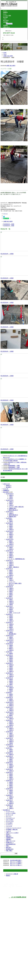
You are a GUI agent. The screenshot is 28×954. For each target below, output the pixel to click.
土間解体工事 (12, 508)
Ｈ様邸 (7, 65)
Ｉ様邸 (11, 624)
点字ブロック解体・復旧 (15, 583)
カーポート (9, 815)
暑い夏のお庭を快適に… (16, 860)
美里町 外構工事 (14, 567)
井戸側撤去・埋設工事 (12, 829)
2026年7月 (9, 800)
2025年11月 (9, 707)
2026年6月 (9, 795)
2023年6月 (9, 598)
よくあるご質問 (7, 15)
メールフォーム (5, 42)
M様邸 (11, 541)
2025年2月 (9, 720)
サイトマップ (9, 24)
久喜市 (11, 498)
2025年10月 (9, 702)
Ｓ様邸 (11, 503)
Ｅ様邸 (11, 616)
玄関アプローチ (10, 841)
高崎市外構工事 (13, 510)
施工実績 (5, 17)
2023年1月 (9, 551)
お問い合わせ (6, 27)
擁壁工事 (8, 836)
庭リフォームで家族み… (16, 862)
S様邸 (10, 596)
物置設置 (8, 839)
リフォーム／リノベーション (13, 828)
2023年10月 (9, 531)
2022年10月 (9, 493)
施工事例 (8, 487)
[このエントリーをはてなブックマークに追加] (4, 217)
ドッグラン (9, 824)
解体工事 (8, 847)
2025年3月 (9, 727)
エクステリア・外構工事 (12, 874)
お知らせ (6, 484)
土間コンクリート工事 (12, 833)
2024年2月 (9, 652)
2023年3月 (9, 568)
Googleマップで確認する (7, 936)
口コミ (5, 14)
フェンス (9, 826)
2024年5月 (9, 673)
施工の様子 (6, 20)
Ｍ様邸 (11, 534)
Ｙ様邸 (11, 505)
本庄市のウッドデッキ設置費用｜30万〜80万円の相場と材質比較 (14, 459)
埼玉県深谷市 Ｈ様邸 (7, 253)
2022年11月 (9, 500)
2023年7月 (9, 606)
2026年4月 (9, 780)
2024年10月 (9, 630)
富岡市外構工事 (13, 515)
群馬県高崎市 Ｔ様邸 (14, 465)
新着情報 (6, 490)
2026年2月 (9, 769)
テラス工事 (9, 823)
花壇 (7, 846)
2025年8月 (9, 753)
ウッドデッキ (10, 811)
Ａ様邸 (11, 524)
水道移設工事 (9, 837)
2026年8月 (9, 805)
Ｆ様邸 (11, 588)
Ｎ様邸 (11, 542)
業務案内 (5, 12)
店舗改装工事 (12, 516)
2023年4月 (9, 577)
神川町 (11, 585)
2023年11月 (9, 539)
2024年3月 (9, 655)
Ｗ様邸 (11, 627)
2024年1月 (9, 643)
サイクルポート (10, 818)
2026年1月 (9, 762)
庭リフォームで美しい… (16, 865)
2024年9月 (9, 697)
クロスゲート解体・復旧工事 (16, 506)
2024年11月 (9, 635)
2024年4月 (9, 663)
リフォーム (12, 581)
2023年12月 (9, 546)
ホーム (5, 10)
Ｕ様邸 (11, 632)
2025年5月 (9, 738)
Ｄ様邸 (11, 656)
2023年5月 (9, 586)
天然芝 (8, 834)
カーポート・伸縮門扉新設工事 (17, 559)
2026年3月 (9, 772)
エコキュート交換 (11, 813)
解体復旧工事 (9, 849)
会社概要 (5, 22)
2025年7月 (9, 748)
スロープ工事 (9, 819)
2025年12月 (9, 712)
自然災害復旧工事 (11, 844)
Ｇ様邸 (11, 502)
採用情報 (5, 25)
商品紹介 (8, 485)
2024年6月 (9, 678)
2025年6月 (9, 744)
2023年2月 (9, 560)
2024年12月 (9, 640)
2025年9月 (9, 756)
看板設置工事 (12, 634)
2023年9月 (9, 622)
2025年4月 (9, 731)
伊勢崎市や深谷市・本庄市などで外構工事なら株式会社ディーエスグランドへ (14, 929)
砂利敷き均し (9, 842)
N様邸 (11, 520)
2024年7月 (9, 686)
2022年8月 (9, 518)
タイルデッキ (9, 821)
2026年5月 (9, 788)
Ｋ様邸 (11, 495)
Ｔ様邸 (11, 497)
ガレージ (8, 816)
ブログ (5, 19)
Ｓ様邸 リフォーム (14, 612)
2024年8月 (9, 692)
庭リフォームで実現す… (16, 863)
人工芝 (8, 831)
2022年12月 (9, 511)
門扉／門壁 (9, 850)
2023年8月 (9, 614)
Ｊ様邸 (11, 740)
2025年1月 (9, 717)
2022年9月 (9, 523)
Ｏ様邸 (11, 564)
